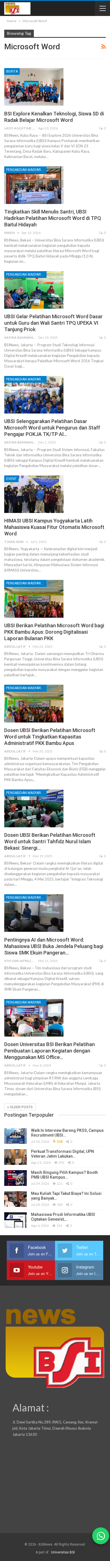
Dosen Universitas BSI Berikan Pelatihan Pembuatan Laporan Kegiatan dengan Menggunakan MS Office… (49, 1050)
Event (11, 479)
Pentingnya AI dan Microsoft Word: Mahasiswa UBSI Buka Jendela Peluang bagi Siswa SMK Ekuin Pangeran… (53, 946)
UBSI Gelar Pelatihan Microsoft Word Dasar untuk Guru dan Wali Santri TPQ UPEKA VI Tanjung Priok (53, 322)
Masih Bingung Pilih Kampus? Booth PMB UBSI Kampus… (64, 1174)
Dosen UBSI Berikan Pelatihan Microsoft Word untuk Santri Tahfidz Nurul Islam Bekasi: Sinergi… (49, 841)
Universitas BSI (63, 1552)
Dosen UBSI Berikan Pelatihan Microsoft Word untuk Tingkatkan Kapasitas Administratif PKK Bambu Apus (49, 736)
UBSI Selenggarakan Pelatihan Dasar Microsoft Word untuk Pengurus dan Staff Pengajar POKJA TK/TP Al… (52, 427)
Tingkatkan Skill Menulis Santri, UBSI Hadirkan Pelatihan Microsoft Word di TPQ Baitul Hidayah (52, 218)
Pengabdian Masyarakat (26, 170)
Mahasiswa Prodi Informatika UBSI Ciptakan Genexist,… (63, 1216)
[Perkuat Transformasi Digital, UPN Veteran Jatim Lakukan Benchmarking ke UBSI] (15, 1157)
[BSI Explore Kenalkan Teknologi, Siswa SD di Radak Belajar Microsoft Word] (33, 87)
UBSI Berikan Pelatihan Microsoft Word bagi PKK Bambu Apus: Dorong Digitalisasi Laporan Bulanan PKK (54, 631)
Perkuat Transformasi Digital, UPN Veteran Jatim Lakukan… (62, 1153)
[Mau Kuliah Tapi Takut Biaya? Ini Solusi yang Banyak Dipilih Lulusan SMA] (15, 1199)
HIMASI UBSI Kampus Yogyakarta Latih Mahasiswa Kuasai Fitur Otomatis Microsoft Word (54, 527)
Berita (12, 71)
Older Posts (21, 1107)
